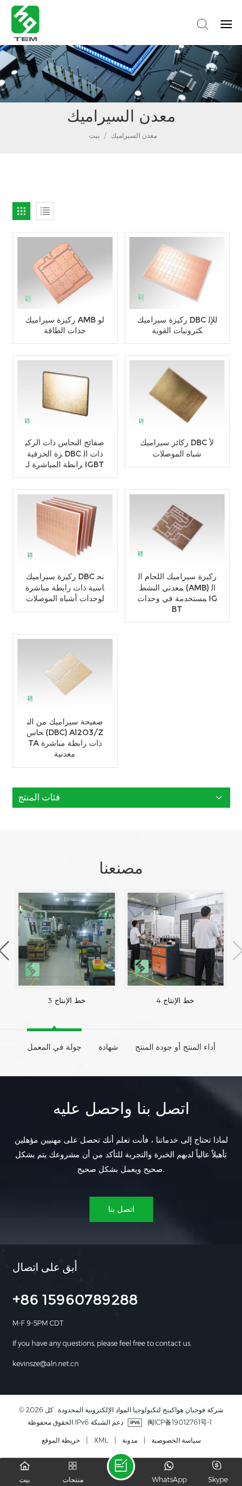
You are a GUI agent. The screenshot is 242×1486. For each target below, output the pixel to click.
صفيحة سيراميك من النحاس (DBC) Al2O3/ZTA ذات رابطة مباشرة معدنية (65, 738)
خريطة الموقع (61, 1440)
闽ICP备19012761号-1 (179, 1422)
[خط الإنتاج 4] (175, 939)
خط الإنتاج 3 (67, 1000)
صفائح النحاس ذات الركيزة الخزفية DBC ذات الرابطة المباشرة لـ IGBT (64, 453)
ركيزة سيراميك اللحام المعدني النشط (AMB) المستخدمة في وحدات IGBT (177, 592)
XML (101, 1440)
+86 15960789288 (75, 1301)
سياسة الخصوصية (176, 1440)
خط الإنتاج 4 (175, 1000)
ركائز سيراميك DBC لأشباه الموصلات (177, 447)
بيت (93, 135)
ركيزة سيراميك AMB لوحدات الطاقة (64, 325)
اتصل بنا (121, 1209)
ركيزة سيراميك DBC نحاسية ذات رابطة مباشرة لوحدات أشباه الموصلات (64, 587)
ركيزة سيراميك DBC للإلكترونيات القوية (177, 325)
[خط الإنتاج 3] (67, 939)
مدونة (129, 1440)
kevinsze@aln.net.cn (45, 1363)
